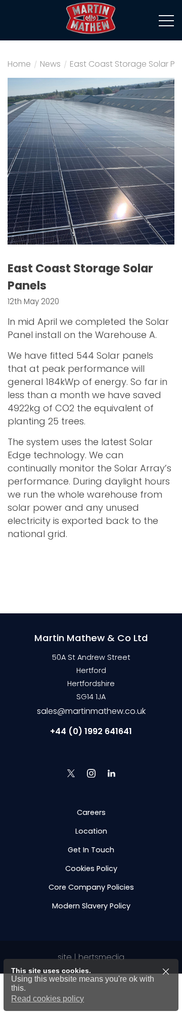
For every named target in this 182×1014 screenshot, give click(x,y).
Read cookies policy (47, 998)
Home (19, 65)
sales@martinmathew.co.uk (91, 711)
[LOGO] (91, 20)
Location (91, 831)
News (50, 65)
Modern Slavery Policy (91, 906)
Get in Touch (91, 850)
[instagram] (91, 773)
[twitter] (71, 773)
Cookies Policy (91, 868)
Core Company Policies (91, 887)
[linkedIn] (111, 773)
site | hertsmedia (91, 957)
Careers (91, 812)
